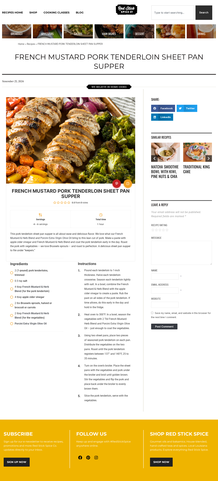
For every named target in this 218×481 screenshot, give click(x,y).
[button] (163, 108)
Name (154, 270)
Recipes (31, 44)
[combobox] (172, 12)
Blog (79, 12)
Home (21, 44)
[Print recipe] (128, 183)
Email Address (160, 284)
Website (156, 298)
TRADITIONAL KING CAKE (196, 169)
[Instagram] (96, 457)
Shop (33, 12)
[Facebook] (80, 457)
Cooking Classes (56, 12)
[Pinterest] (88, 457)
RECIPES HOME (12, 12)
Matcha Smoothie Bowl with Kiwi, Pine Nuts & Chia (165, 171)
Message (156, 237)
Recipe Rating (159, 225)
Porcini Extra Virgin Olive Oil (56, 238)
